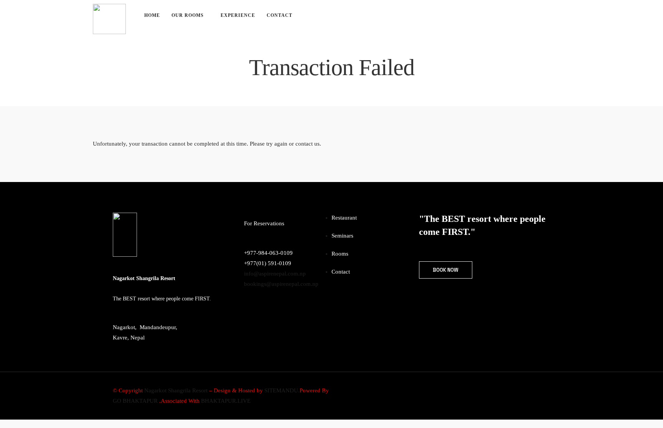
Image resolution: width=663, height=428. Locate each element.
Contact (279, 15)
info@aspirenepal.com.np (275, 274)
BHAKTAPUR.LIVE (226, 401)
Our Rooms (188, 15)
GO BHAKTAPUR (135, 401)
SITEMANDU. (282, 390)
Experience (238, 15)
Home (152, 15)
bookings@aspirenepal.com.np (281, 284)
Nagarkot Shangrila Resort (176, 390)
